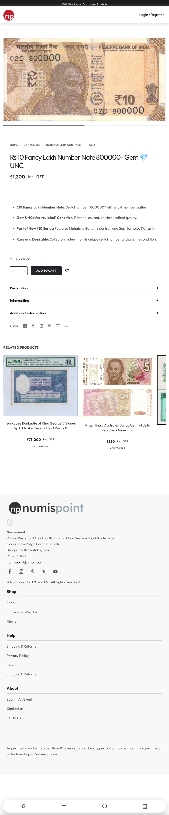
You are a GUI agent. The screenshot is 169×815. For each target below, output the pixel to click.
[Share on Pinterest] (50, 326)
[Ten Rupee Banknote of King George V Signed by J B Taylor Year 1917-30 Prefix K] (40, 385)
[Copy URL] (66, 326)
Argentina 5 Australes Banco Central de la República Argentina (117, 427)
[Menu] (64, 806)
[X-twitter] (44, 572)
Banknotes (32, 144)
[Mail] (58, 326)
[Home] (24, 806)
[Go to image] (43, 125)
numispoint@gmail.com (25, 562)
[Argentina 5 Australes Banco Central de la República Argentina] (117, 386)
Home (14, 144)
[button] (40, 447)
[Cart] (145, 806)
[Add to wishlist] (67, 270)
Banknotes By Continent (64, 144)
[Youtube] (55, 572)
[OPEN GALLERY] (84, 79)
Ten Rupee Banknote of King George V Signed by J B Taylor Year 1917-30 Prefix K (40, 425)
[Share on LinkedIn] (41, 326)
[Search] (105, 806)
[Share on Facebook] (33, 326)
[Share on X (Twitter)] (25, 326)
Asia (92, 144)
